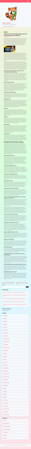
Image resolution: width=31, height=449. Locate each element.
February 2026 (5, 333)
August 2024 (5, 385)
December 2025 (6, 338)
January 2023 (5, 411)
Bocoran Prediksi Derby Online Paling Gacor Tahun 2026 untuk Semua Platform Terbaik (14, 298)
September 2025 (6, 347)
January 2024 (5, 405)
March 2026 (5, 330)
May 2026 (5, 324)
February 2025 (5, 368)
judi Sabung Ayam (6, 429)
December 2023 (6, 408)
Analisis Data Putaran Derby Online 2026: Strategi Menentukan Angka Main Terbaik (14, 292)
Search (3, 284)
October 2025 (5, 344)
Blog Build (19, 445)
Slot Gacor (6, 26)
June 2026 (5, 321)
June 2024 (5, 391)
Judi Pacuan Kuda (6, 426)
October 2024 (5, 379)
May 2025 (5, 359)
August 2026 (5, 315)
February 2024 (5, 403)
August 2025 (5, 350)
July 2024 (4, 388)
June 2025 (5, 356)
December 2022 (6, 414)
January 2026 (5, 335)
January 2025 (5, 370)
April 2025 (5, 362)
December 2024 (6, 373)
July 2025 (4, 353)
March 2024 (5, 400)
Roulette (4, 435)
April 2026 (5, 327)
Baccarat (4, 420)
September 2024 (6, 382)
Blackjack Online (6, 423)
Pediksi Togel (5, 432)
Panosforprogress (6, 23)
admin (5, 36)
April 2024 (5, 397)
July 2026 (4, 318)
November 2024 (6, 376)
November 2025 (6, 341)
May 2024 (5, 394)
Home (3, 26)
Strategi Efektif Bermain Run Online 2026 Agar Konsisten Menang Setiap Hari (13, 301)
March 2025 (5, 365)
